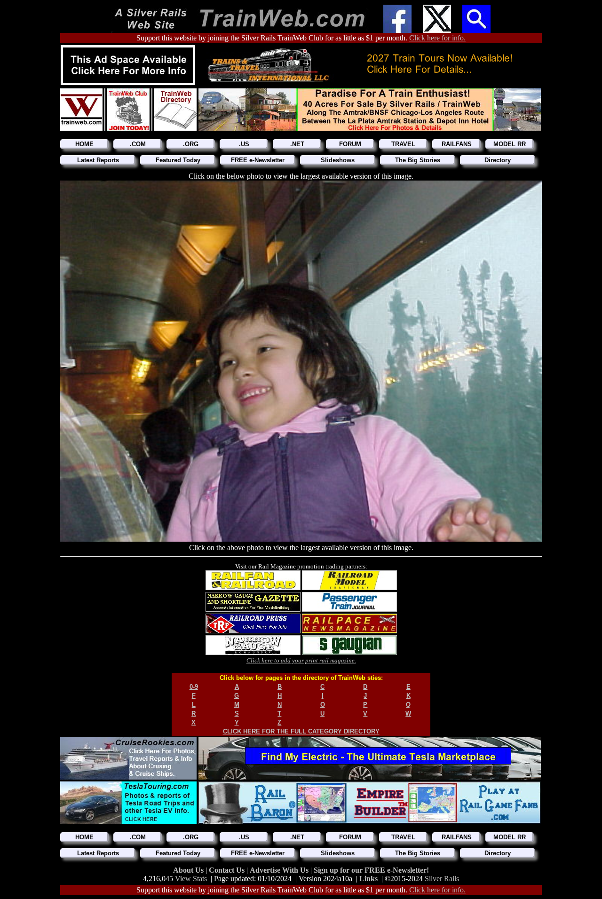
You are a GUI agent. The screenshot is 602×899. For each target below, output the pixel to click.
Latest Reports (98, 160)
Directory (497, 160)
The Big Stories (417, 160)
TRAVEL (403, 144)
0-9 (194, 686)
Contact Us (227, 870)
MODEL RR (509, 144)
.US (244, 144)
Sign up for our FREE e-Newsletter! (371, 870)
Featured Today (178, 160)
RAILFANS (457, 144)
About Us (189, 870)
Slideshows (338, 160)
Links (368, 879)
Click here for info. (437, 38)
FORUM (350, 144)
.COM (138, 144)
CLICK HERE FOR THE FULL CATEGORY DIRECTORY (301, 731)
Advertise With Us (280, 870)
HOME (84, 144)
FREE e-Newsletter (258, 160)
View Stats (191, 879)
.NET (297, 144)
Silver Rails (442, 879)
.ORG (190, 144)
